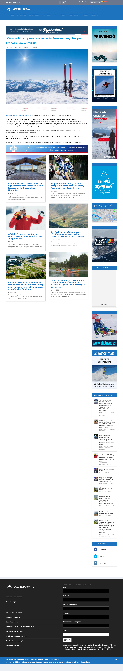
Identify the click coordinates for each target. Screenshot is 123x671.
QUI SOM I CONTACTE (13, 2)
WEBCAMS (94, 15)
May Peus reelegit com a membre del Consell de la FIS (106, 479)
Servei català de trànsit (14, 631)
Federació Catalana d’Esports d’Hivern (20, 627)
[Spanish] (102, 1)
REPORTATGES (34, 15)
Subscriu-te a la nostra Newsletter (77, 2)
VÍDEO (109, 473)
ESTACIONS (74, 15)
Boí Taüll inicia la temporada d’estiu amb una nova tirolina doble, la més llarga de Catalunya (67, 234)
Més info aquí (11, 602)
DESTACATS (19, 47)
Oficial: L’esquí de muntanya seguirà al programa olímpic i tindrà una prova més (26, 236)
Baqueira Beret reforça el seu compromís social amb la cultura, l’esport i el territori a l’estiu (67, 185)
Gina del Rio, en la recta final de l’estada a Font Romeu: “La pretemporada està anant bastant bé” (107, 423)
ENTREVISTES (21, 15)
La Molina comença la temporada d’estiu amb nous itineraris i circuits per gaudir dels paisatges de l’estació (68, 283)
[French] (104, 1)
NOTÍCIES (11, 15)
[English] (106, 1)
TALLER (85, 15)
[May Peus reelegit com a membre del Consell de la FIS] (96, 479)
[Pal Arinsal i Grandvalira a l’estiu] (96, 513)
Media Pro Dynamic (13, 617)
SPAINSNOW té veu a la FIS (106, 470)
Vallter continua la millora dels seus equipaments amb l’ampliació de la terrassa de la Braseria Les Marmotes (26, 186)
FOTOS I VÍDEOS (60, 15)
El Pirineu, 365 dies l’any (106, 489)
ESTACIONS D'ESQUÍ (30, 47)
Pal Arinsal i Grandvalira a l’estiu (106, 512)
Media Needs (21, 659)
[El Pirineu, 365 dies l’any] (96, 489)
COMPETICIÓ (46, 15)
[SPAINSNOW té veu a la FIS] (96, 470)
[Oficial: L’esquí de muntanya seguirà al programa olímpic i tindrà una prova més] (96, 455)
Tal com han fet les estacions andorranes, (19, 115)
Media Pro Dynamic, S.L (54, 659)
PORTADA (102, 449)
